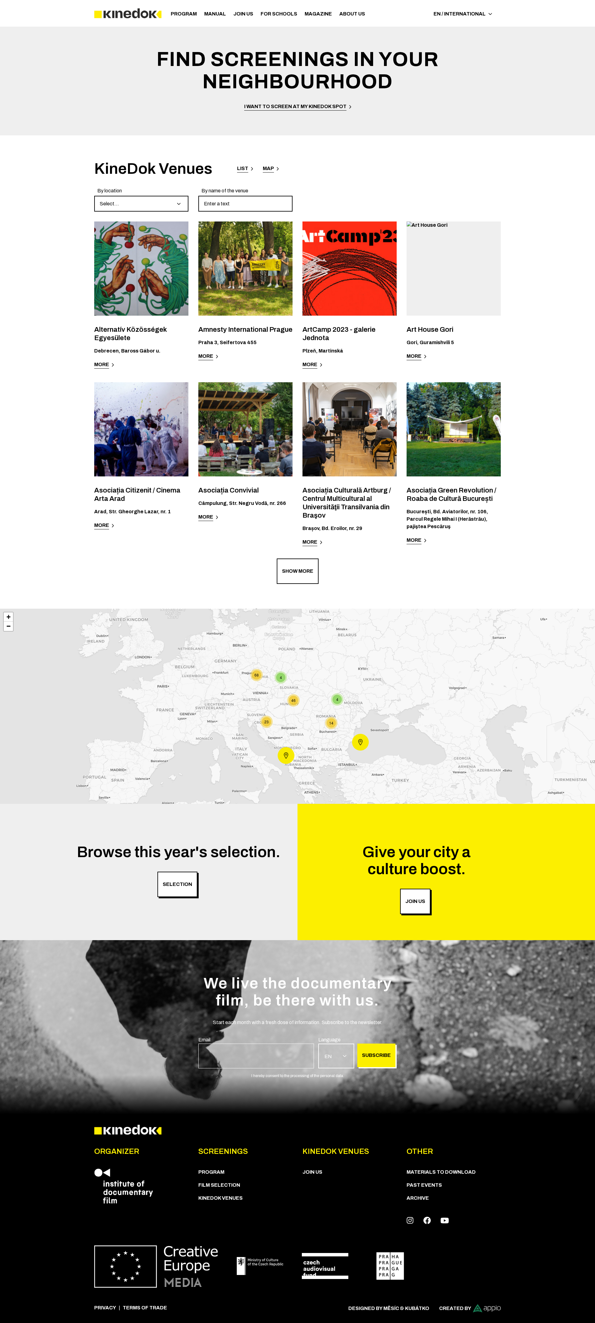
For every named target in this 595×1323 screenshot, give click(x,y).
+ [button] (9, 617)
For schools (279, 13)
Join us (243, 13)
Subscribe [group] (376, 1055)
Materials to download (441, 1172)
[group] (141, 199)
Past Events (424, 1185)
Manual (215, 13)
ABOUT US (352, 13)
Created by (455, 1308)
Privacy (105, 1307)
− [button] (9, 626)
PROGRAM (184, 13)
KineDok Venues (220, 1198)
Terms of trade (145, 1307)
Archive (418, 1198)
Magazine (318, 13)
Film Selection (219, 1185)
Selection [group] (177, 884)
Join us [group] (415, 901)
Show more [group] (297, 571)
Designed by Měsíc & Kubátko (388, 1308)
